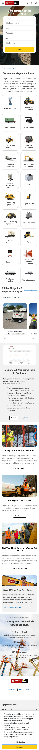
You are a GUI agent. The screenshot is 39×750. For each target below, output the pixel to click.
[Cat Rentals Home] (12, 2)
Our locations (12, 689)
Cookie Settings (19, 742)
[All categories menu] (3, 3)
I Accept (19, 747)
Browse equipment (30, 290)
